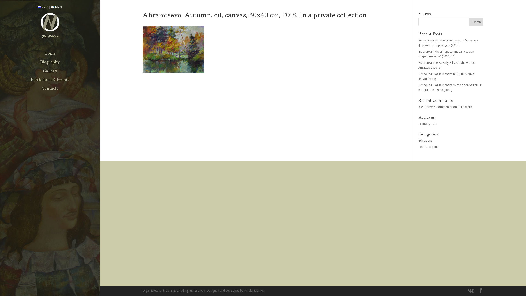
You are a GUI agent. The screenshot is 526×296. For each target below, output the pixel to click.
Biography (50, 62)
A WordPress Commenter (435, 107)
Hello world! (465, 107)
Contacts (50, 88)
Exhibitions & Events (50, 79)
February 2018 (427, 124)
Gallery (50, 70)
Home (50, 53)
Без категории (428, 147)
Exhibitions (425, 140)
